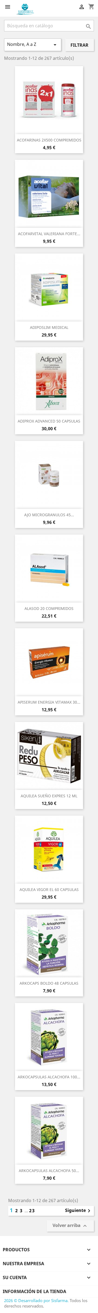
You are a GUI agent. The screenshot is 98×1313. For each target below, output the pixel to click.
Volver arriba (70, 1225)
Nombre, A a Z (32, 44)
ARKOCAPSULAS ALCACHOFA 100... (49, 1076)
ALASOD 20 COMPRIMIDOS (49, 608)
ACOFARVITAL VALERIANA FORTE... (49, 233)
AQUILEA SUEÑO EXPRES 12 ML (49, 795)
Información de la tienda (34, 1291)
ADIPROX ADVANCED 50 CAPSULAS (49, 421)
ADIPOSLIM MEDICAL (49, 327)
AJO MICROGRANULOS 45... (49, 514)
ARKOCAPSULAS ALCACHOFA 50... (49, 1170)
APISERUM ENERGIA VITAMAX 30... (49, 702)
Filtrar (79, 45)
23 (32, 1211)
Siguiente (78, 1211)
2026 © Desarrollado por (27, 1300)
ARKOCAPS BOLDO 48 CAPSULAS (49, 983)
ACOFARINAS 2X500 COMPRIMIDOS (49, 140)
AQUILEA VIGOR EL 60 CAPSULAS (49, 889)
